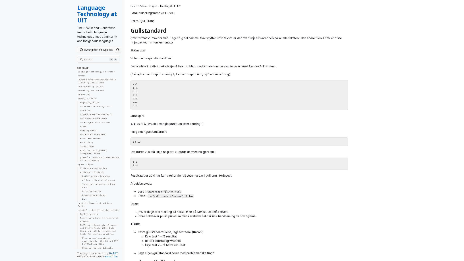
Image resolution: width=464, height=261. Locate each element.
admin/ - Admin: (87, 98)
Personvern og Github (90, 86)
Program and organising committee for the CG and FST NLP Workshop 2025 (100, 241)
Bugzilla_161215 (89, 102)
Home (133, 6)
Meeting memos (88, 130)
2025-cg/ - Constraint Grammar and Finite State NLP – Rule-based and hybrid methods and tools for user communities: (98, 229)
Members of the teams (92, 134)
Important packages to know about (98, 186)
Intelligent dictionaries (95, 122)
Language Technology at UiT (97, 14)
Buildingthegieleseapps (96, 176)
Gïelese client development (98, 180)
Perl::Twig (86, 142)
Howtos (82, 76)
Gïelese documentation (93, 168)
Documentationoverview (93, 118)
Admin (143, 6)
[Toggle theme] (118, 50)
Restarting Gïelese (93, 195)
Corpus (153, 6)
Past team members (91, 138)
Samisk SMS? (87, 146)
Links (83, 126)
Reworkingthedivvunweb (91, 90)
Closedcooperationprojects (96, 114)
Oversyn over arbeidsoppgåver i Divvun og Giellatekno (97, 81)
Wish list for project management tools (93, 152)
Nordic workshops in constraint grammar (99, 219)
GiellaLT (113, 253)
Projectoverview (91, 191)
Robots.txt (84, 94)
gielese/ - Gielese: (92, 172)
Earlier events (89, 214)
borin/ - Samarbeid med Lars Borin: (95, 205)
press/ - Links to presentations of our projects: (99, 159)
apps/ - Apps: (86, 164)
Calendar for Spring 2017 (95, 106)
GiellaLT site (111, 256)
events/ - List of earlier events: (99, 210)
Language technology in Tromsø (96, 72)
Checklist (86, 110)
